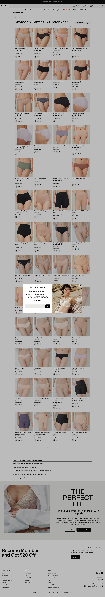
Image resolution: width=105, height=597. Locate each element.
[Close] (80, 285)
